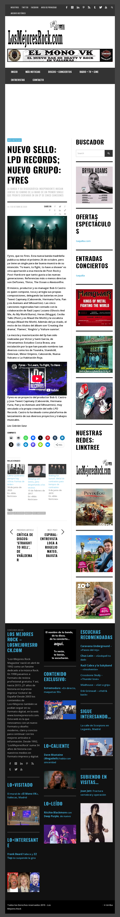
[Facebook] (67, 7)
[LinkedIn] (78, 7)
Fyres (10, 513)
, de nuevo (57, 816)
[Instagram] (72, 7)
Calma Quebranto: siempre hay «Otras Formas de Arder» (16, 480)
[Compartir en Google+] (65, 206)
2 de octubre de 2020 (18, 206)
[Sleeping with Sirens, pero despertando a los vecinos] (37, 470)
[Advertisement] (60, 111)
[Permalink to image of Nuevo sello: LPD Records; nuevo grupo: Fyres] (37, 232)
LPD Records (19, 513)
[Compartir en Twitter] (60, 206)
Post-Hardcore (39, 513)
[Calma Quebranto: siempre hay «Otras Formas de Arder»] (16, 469)
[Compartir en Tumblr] (55, 210)
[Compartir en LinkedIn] (60, 210)
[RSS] (89, 7)
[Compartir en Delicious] (65, 210)
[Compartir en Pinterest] (50, 210)
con (58, 812)
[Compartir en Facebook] (55, 206)
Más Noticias (14, 140)
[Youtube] (106, 7)
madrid (28, 513)
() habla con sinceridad (57, 758)
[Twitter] (100, 7)
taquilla (80, 275)
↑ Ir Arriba (108, 905)
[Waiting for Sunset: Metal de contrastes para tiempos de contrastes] (57, 469)
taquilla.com (83, 241)
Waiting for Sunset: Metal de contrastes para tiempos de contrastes (56, 481)
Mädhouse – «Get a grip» (95, 685)
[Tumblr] (95, 7)
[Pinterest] (83, 7)
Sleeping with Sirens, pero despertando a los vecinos (36, 483)
